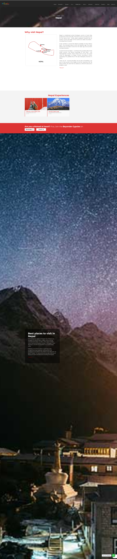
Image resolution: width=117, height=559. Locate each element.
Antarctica (97, 4)
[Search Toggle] (115, 2)
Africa (84, 4)
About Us (113, 4)
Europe (66, 4)
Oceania (103, 4)
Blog (108, 4)
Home (55, 4)
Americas (90, 4)
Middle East (78, 4)
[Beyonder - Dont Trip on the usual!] (5, 3)
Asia (72, 4)
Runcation (60, 4)
